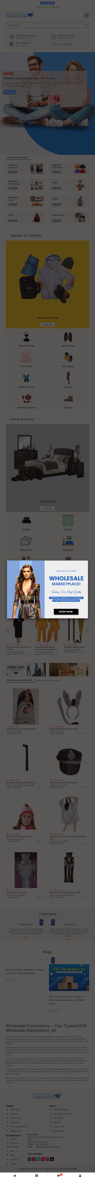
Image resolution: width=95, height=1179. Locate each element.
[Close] (88, 560)
